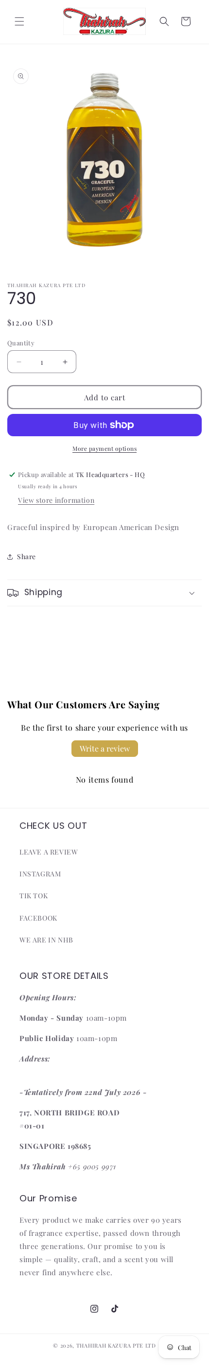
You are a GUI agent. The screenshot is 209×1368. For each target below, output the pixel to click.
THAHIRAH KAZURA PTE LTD (116, 1345)
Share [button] (26, 556)
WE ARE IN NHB (46, 939)
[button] (19, 21)
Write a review (105, 748)
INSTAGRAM (40, 873)
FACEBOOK (38, 918)
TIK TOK (33, 895)
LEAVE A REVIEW (48, 851)
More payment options (104, 448)
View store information (56, 500)
